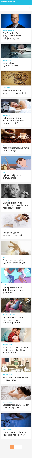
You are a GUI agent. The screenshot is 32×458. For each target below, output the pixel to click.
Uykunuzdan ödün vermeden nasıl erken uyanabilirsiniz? (13, 120)
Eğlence (5, 315)
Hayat (10, 60)
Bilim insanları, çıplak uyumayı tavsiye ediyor (14, 261)
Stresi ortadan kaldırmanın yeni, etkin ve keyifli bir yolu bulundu (16, 350)
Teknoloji (11, 30)
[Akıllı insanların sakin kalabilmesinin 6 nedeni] (16, 78)
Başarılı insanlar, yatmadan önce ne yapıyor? (16, 406)
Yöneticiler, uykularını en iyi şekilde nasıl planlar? (15, 433)
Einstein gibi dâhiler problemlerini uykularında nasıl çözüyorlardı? (15, 205)
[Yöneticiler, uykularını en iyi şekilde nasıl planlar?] (16, 420)
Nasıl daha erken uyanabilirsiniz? (11, 64)
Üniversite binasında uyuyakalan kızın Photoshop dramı (13, 320)
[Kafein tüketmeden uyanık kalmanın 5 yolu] (16, 136)
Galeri (4, 230)
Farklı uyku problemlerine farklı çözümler (15, 378)
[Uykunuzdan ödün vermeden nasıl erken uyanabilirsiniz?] (16, 106)
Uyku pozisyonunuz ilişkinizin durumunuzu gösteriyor (14, 290)
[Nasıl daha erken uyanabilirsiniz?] (16, 51)
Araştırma (6, 345)
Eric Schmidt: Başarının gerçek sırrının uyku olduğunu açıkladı (14, 36)
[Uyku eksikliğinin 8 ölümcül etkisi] (16, 163)
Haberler (5, 30)
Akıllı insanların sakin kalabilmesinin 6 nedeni (14, 91)
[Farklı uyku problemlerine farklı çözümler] (16, 365)
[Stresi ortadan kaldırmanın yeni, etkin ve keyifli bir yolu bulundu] (16, 335)
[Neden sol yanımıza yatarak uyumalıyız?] (16, 221)
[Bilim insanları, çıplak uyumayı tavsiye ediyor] (16, 248)
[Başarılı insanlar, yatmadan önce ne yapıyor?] (16, 393)
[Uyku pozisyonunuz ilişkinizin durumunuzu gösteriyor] (16, 275)
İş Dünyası (9, 88)
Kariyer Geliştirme (14, 200)
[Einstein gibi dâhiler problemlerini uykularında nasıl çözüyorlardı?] (16, 191)
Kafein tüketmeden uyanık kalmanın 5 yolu (16, 149)
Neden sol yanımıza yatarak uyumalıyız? (12, 234)
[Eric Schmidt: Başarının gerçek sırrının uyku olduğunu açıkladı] (16, 21)
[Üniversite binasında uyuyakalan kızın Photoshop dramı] (16, 305)
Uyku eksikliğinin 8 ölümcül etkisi (12, 176)
